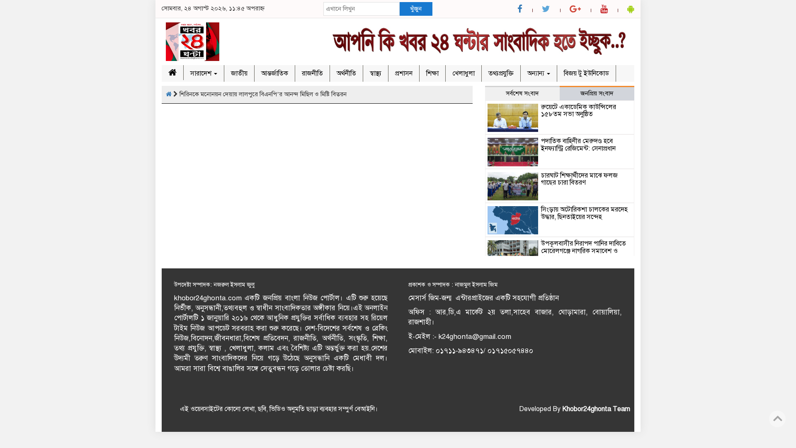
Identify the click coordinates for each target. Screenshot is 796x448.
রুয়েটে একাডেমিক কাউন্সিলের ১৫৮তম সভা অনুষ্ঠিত (578, 111)
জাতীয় (239, 73)
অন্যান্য (536, 73)
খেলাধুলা (463, 73)
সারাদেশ (201, 73)
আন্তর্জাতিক (274, 73)
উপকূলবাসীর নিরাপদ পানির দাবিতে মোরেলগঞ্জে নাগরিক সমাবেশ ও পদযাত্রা (583, 250)
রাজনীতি (312, 73)
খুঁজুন (416, 8)
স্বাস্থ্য (375, 73)
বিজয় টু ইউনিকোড (586, 73)
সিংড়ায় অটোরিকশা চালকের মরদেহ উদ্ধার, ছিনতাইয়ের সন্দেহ (584, 213)
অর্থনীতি (346, 73)
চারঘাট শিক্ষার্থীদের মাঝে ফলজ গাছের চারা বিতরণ (579, 179)
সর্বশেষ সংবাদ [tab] (522, 93)
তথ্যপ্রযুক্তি (501, 73)
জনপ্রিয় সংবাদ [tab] (597, 93)
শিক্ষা (432, 73)
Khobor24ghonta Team (596, 409)
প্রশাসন (404, 73)
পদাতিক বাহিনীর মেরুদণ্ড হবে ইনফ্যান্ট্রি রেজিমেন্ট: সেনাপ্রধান (578, 145)
